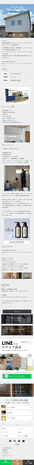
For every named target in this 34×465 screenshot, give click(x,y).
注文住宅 (4, 428)
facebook (10, 440)
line (24, 440)
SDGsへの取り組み (7, 448)
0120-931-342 (20, 400)
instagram (15, 440)
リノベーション (5, 432)
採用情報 (5, 450)
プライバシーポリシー (8, 455)
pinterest (19, 440)
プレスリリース (6, 453)
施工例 (19, 432)
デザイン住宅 (5, 436)
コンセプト (20, 428)
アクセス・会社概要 (22, 436)
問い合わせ (5, 451)
